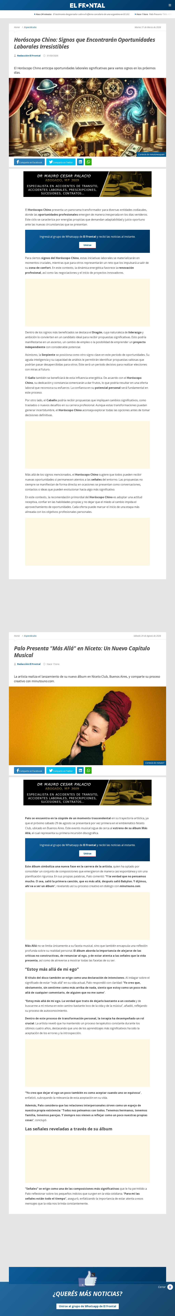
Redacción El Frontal (29, 55)
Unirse (87, 245)
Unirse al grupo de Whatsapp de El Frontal (87, 1306)
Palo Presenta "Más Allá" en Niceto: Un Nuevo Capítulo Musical (124, 14)
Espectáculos (30, 27)
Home (17, 27)
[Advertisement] (87, 303)
